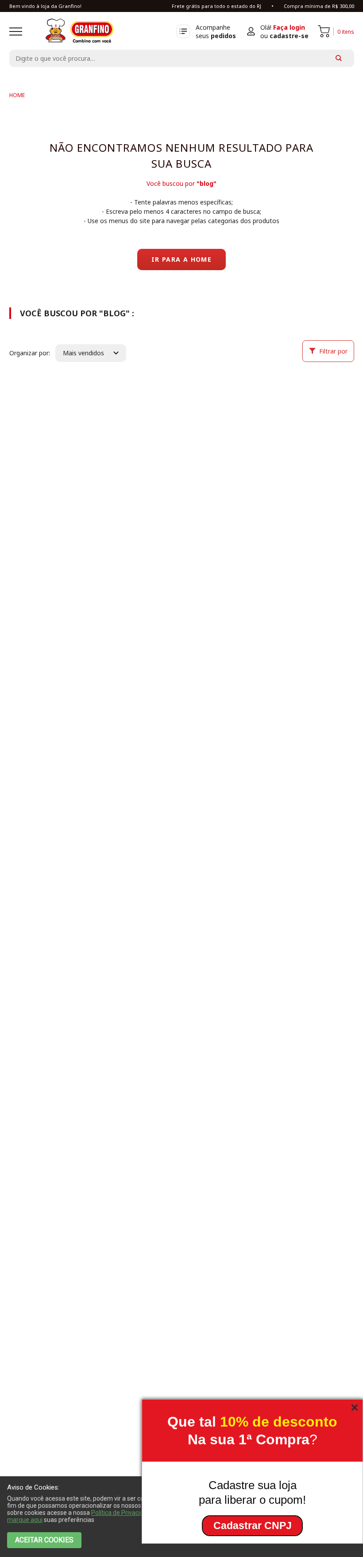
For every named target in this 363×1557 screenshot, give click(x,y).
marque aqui (24, 1519)
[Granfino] (17, 95)
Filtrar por (333, 351)
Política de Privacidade (122, 1512)
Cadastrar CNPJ (252, 1525)
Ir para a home (181, 259)
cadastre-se (289, 35)
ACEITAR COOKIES (44, 1540)
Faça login (289, 27)
